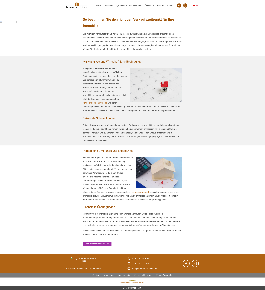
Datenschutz (124, 275)
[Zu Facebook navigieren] (186, 263)
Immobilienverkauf (140, 192)
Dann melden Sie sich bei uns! (97, 244)
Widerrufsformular (164, 275)
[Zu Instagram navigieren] (195, 263)
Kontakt (96, 275)
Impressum (109, 275)
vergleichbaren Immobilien (95, 103)
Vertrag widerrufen (143, 275)
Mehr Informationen (133, 287)
